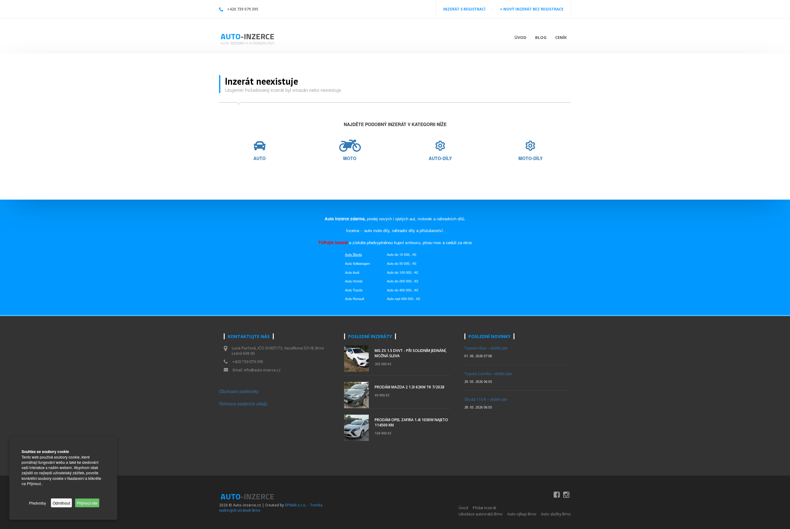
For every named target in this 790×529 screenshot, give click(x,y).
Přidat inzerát (484, 507)
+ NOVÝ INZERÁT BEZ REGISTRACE (531, 9)
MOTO (349, 158)
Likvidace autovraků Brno (481, 514)
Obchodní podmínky (239, 391)
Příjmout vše (87, 503)
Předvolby (37, 503)
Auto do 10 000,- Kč (401, 254)
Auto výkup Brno (521, 514)
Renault (358, 298)
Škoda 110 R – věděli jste (485, 399)
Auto (247, 36)
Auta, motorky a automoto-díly (247, 43)
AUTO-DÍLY (440, 158)
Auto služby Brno (556, 514)
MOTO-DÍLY (530, 158)
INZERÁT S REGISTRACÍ (464, 9)
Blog (541, 37)
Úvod (520, 37)
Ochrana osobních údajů (243, 403)
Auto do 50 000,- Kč (401, 263)
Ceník (561, 37)
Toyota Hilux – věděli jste (486, 348)
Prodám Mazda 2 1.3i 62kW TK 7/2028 (409, 387)
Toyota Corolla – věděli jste (488, 373)
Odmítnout (61, 503)
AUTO (259, 158)
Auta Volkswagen (357, 263)
